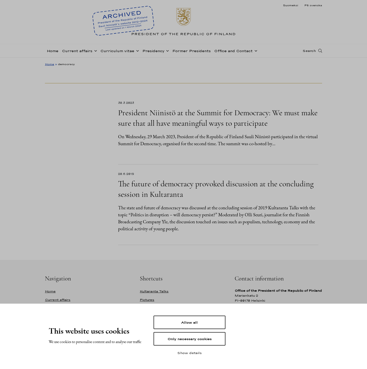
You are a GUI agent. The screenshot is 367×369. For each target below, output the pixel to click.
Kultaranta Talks (154, 291)
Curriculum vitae (117, 50)
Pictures (147, 300)
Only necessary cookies (190, 339)
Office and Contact (233, 50)
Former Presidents (191, 50)
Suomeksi (290, 5)
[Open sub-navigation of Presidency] (166, 50)
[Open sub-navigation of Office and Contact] (255, 50)
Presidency (153, 50)
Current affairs (77, 50)
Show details (189, 353)
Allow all (189, 322)
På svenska (313, 5)
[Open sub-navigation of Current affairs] (94, 50)
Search (309, 50)
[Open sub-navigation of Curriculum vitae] (136, 50)
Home (52, 50)
